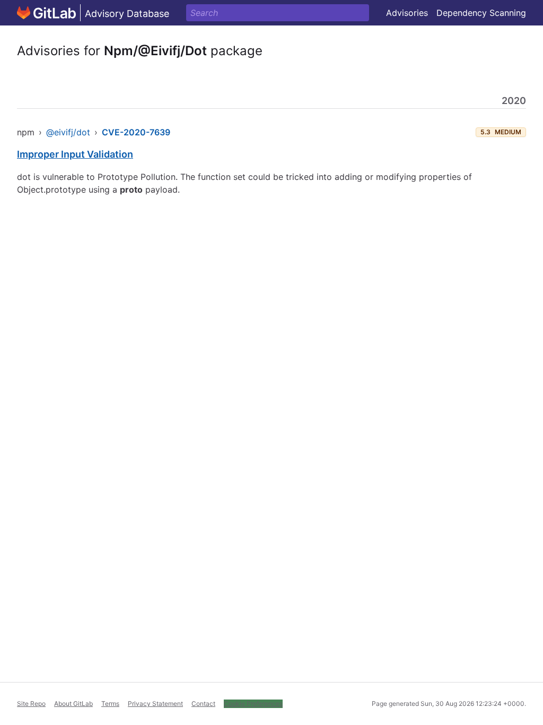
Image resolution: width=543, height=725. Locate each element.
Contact (203, 703)
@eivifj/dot (68, 132)
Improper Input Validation (75, 154)
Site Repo (31, 703)
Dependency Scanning (481, 12)
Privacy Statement (155, 703)
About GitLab (73, 703)
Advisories (407, 12)
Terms (110, 703)
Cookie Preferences (253, 703)
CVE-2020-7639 (136, 132)
